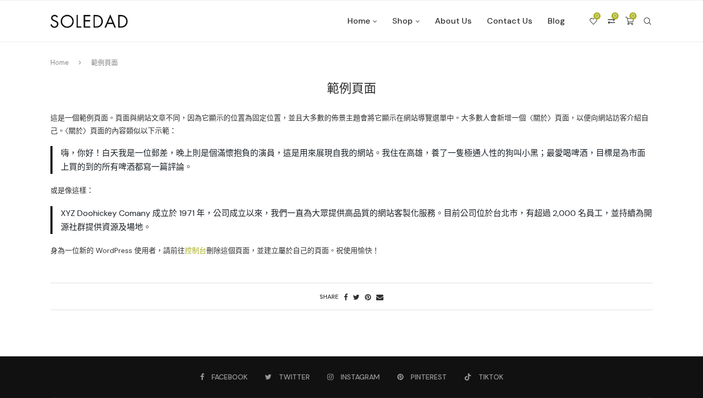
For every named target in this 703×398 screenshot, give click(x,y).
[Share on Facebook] (346, 297)
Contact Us (509, 20)
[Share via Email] (379, 297)
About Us (453, 20)
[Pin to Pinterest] (368, 297)
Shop (402, 20)
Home (358, 20)
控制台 (195, 250)
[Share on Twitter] (356, 297)
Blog (556, 20)
